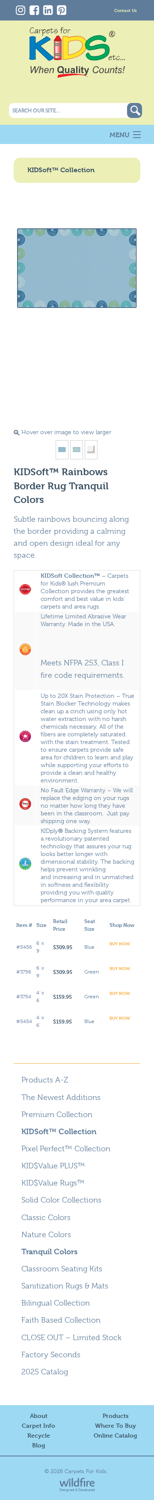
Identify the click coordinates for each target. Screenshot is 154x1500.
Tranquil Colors (49, 1251)
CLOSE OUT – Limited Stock (71, 1337)
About (38, 1415)
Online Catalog (115, 1435)
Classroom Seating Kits (61, 1269)
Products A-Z (44, 1080)
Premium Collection (56, 1114)
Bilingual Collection (55, 1303)
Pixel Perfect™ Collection (65, 1148)
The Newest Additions (61, 1097)
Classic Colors (46, 1217)
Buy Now (120, 943)
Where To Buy (115, 1425)
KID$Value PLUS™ (53, 1166)
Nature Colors (46, 1234)
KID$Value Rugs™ (53, 1183)
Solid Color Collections (61, 1200)
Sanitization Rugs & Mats (64, 1286)
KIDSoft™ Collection (59, 1131)
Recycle (38, 1435)
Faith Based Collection (61, 1320)
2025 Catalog (44, 1372)
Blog (38, 1445)
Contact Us (125, 10)
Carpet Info (38, 1425)
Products (116, 1415)
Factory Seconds (50, 1354)
